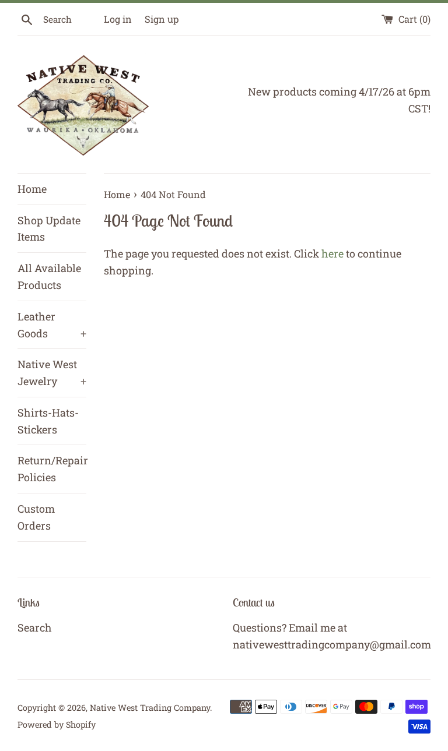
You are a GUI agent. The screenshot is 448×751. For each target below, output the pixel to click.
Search (35, 627)
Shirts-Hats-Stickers (48, 421)
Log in (118, 19)
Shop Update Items (49, 228)
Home (32, 189)
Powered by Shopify (57, 724)
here (332, 253)
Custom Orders (36, 517)
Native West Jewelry (52, 372)
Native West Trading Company (150, 707)
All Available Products (49, 276)
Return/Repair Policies (52, 468)
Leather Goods (52, 324)
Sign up (161, 19)
